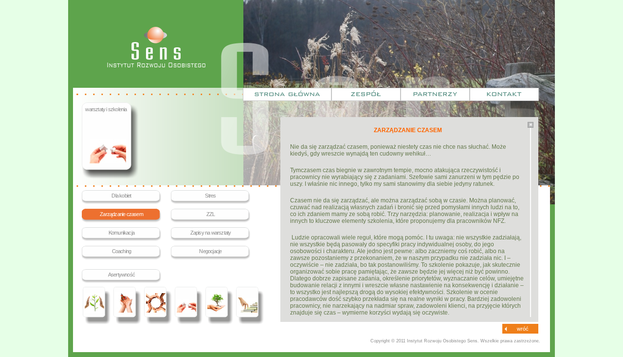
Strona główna (287, 94)
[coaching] (158, 306)
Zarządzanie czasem (121, 214)
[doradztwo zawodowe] (219, 306)
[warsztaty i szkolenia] (188, 306)
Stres (210, 195)
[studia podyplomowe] (250, 306)
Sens (156, 47)
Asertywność (121, 275)
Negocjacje (210, 251)
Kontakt (504, 94)
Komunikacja (121, 233)
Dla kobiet (121, 195)
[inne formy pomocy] (127, 306)
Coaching (121, 251)
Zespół (366, 94)
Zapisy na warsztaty (210, 233)
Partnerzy (435, 94)
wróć (523, 329)
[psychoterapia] (96, 306)
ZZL (210, 214)
